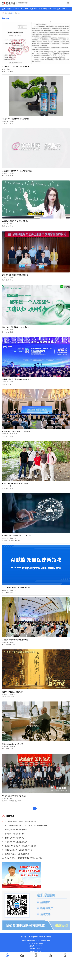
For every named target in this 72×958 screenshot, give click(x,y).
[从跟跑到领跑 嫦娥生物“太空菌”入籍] (36, 617)
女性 (45, 9)
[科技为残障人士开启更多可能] (36, 722)
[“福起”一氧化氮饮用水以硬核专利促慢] (36, 96)
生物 (11, 592)
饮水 (7, 123)
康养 (26, 9)
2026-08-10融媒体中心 (9, 121)
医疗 (3, 280)
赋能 (11, 749)
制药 (11, 436)
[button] (33, 885)
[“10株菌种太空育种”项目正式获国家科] (36, 43)
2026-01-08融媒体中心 (9, 590)
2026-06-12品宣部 (8, 277)
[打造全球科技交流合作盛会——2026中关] (36, 513)
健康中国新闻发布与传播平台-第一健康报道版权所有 (36, 940)
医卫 (35, 9)
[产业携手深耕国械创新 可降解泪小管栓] (36, 252)
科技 (11, 71)
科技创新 (17, 540)
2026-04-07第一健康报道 (9, 434)
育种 (3, 71)
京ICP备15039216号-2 (36, 951)
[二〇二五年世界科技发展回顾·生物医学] (36, 565)
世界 (3, 592)
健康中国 (4, 540)
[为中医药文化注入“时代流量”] (36, 670)
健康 (3, 123)
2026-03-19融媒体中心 (9, 538)
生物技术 (8, 644)
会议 (58, 9)
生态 (22, 9)
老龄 (49, 9)
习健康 (9, 9)
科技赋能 (11, 801)
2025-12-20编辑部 (8, 642)
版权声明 (48, 937)
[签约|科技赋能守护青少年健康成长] (36, 774)
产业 (7, 175)
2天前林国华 (6, 69)
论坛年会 (11, 540)
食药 (40, 9)
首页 (3, 9)
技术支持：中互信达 (36, 948)
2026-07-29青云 (7, 223)
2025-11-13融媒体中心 (9, 694)
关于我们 (24, 937)
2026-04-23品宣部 (8, 381)
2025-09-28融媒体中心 (9, 746)
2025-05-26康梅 (7, 798)
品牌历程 (30, 937)
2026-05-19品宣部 (8, 329)
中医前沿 (16, 9)
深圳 (11, 488)
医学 (3, 332)
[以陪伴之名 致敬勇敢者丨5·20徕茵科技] (36, 305)
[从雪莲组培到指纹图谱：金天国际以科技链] (36, 149)
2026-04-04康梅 (7, 486)
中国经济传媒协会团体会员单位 (36, 943)
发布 (14, 644)
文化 (8, 696)
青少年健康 (18, 801)
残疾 (3, 749)
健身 (31, 9)
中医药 (4, 696)
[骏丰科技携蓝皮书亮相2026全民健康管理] (36, 357)
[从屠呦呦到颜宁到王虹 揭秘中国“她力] (36, 200)
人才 (54, 9)
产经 (63, 9)
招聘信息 (36, 937)
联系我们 (42, 937)
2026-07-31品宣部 (8, 173)
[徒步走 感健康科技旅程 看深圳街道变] (36, 461)
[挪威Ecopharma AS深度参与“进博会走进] (36, 409)
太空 (7, 71)
